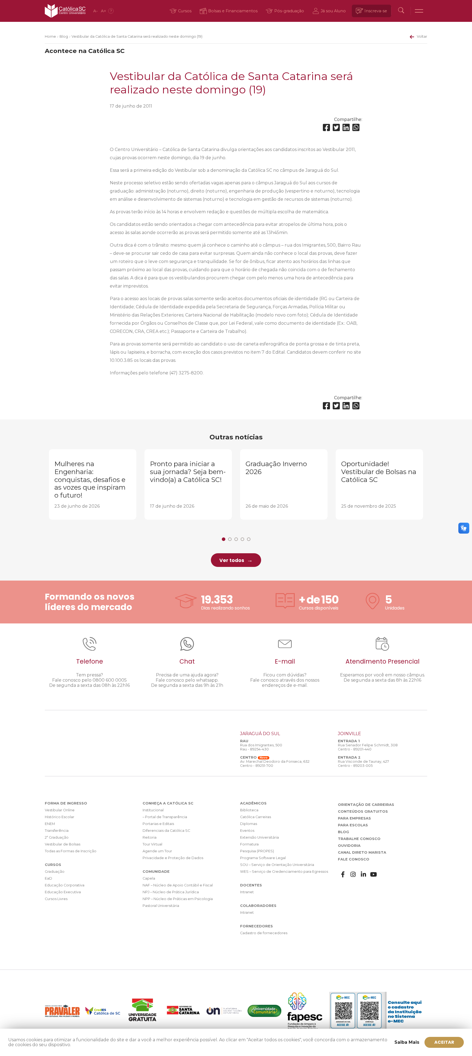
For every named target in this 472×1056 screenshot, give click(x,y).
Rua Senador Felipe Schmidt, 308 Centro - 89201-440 (368, 747)
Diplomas (248, 824)
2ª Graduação (57, 837)
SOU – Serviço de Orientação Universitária (277, 865)
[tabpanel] (92, 484)
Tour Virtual (152, 844)
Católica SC (65, 11)
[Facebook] (326, 128)
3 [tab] (236, 539)
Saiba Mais (406, 1042)
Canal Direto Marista (362, 852)
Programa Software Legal (263, 858)
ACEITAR (444, 1042)
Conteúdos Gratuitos (363, 811)
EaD (48, 878)
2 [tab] (230, 539)
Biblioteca (249, 810)
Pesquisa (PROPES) (257, 851)
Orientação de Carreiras (366, 805)
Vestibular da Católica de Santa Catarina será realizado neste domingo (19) (137, 36)
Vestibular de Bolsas (62, 844)
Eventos (247, 831)
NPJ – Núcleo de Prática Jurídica (171, 892)
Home (50, 36)
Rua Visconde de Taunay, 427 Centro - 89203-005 (363, 763)
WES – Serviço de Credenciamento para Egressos (284, 871)
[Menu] (419, 11)
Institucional (153, 810)
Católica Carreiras (255, 817)
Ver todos (231, 560)
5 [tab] (248, 539)
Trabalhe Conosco (359, 839)
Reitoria (150, 837)
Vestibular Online (60, 810)
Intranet (247, 892)
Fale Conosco (353, 859)
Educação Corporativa (64, 885)
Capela (149, 878)
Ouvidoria (349, 846)
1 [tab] (223, 539)
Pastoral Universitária (161, 906)
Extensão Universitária (259, 837)
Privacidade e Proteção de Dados (173, 858)
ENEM (50, 824)
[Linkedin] (346, 128)
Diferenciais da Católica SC (166, 831)
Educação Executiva (63, 892)
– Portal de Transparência (165, 817)
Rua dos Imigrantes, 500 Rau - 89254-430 (261, 747)
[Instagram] (353, 874)
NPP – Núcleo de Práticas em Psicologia (178, 899)
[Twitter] (336, 128)
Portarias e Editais (158, 824)
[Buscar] (401, 11)
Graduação (54, 871)
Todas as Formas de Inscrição (70, 851)
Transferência (57, 831)
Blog (64, 36)
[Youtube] (373, 874)
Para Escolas (353, 825)
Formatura (249, 844)
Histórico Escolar (59, 817)
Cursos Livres (56, 899)
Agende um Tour (157, 851)
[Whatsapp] (355, 128)
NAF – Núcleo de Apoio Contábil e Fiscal (178, 885)
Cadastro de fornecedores (263, 933)
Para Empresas (354, 818)
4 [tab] (242, 539)
